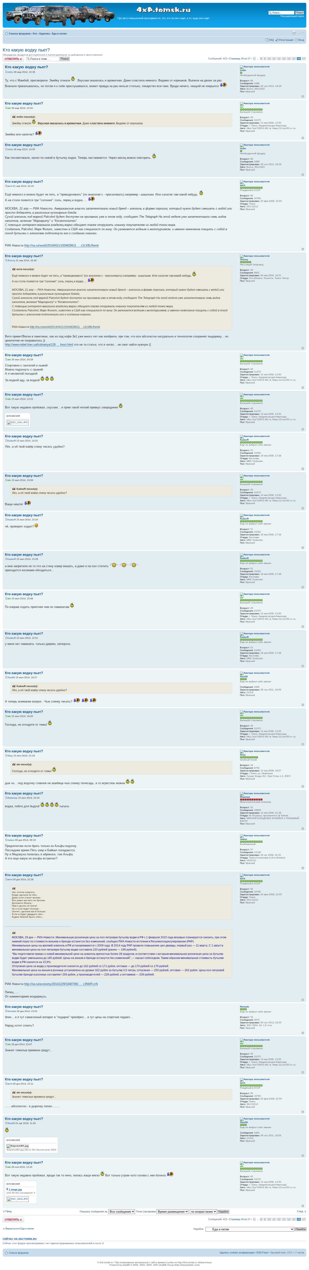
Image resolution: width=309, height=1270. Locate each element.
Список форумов (20, 33)
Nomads (11, 1011)
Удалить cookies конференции (237, 1252)
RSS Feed (262, 1252)
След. (300, 1211)
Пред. (8, 1211)
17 (303, 58)
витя (9, 186)
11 (274, 58)
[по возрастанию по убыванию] (210, 1211)
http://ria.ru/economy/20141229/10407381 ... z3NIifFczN (61, 984)
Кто (35, 33)
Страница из (239, 58)
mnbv (10, 72)
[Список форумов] (60, 25)
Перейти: (198, 1229)
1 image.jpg (15, 1189)
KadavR (11, 440)
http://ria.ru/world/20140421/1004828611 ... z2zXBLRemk (61, 245)
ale (9, 108)
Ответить (8, 57)
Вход (301, 40)
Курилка (44, 33)
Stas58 (11, 677)
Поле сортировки (146, 1211)
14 (289, 58)
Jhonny (11, 260)
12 (279, 58)
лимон (10, 840)
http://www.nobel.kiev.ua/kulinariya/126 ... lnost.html (39, 344)
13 (284, 58)
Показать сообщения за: (94, 1211)
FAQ (271, 40)
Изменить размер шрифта (300, 33)
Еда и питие (59, 33)
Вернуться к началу (303, 96)
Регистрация (286, 40)
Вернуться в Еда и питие (19, 1228)
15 (293, 58)
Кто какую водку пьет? (26, 49)
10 (269, 58)
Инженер (12, 798)
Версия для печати (293, 33)
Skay (10, 755)
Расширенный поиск (292, 16)
